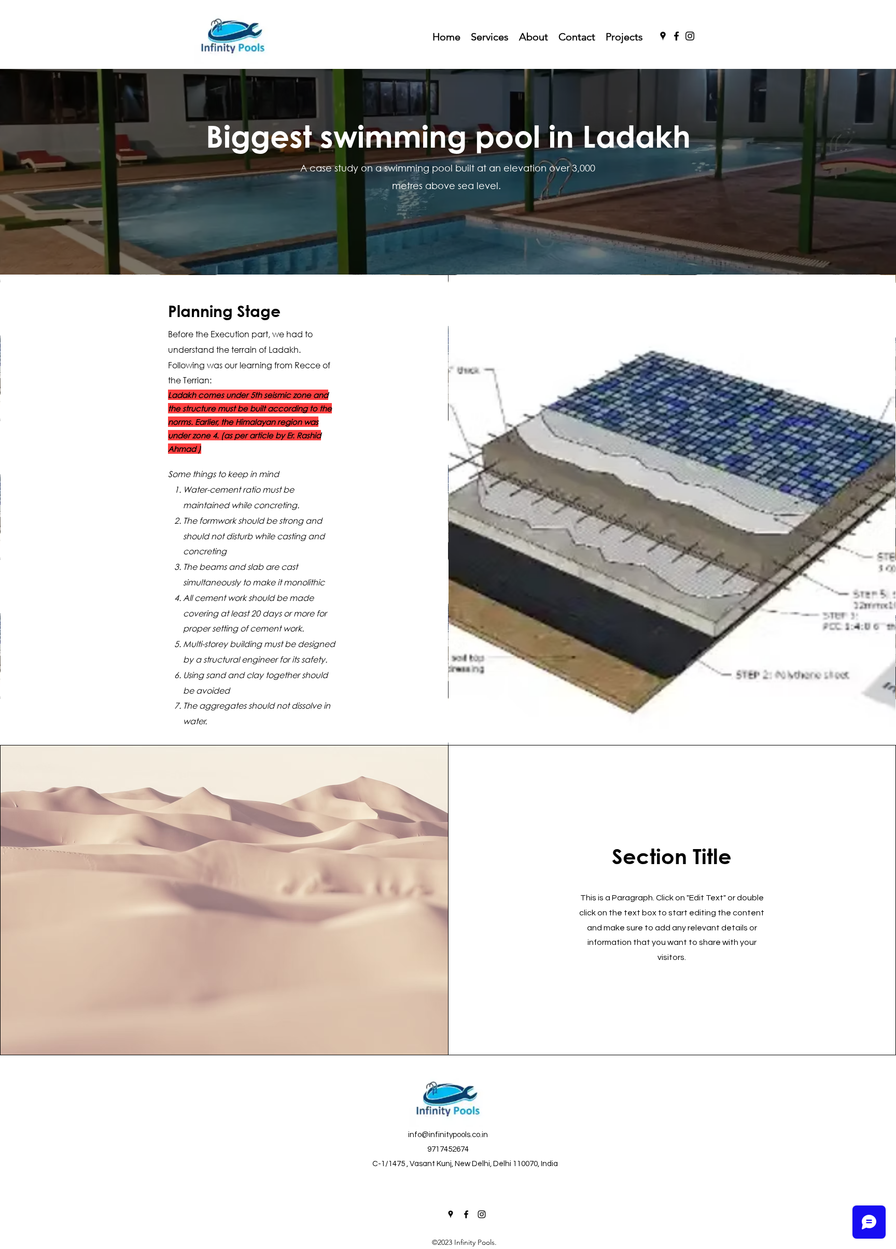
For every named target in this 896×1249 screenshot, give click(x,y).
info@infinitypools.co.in (448, 1135)
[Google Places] (663, 36)
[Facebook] (676, 36)
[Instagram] (690, 36)
